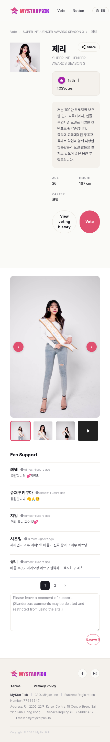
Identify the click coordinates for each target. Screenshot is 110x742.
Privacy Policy (45, 686)
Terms (15, 686)
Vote (61, 10)
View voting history (64, 221)
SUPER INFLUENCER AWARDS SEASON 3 (53, 32)
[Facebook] (82, 673)
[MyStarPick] (29, 10)
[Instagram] (95, 673)
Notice (78, 10)
